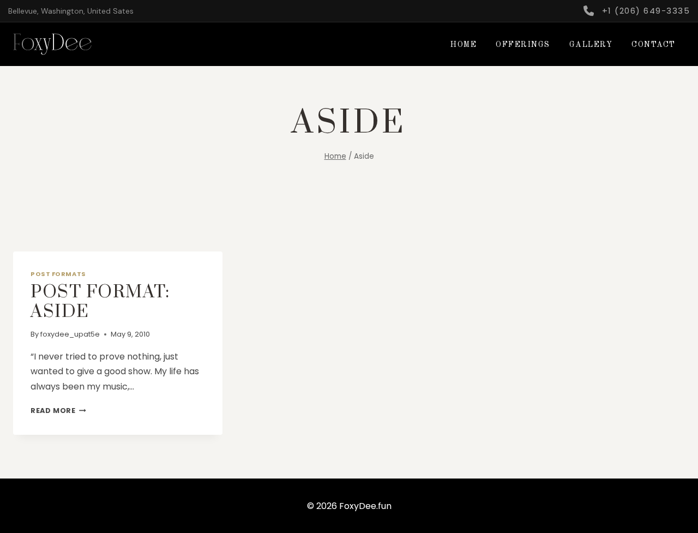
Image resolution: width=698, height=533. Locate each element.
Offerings (523, 45)
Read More (58, 410)
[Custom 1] (588, 11)
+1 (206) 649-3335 (646, 10)
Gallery (591, 45)
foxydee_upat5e (70, 334)
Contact (653, 45)
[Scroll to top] (644, 516)
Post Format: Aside (100, 302)
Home (463, 45)
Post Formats (58, 274)
